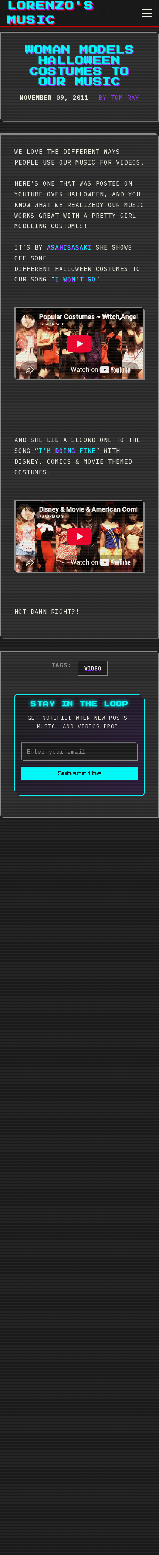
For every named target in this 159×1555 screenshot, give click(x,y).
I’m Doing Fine (67, 450)
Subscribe (80, 773)
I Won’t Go (75, 279)
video (92, 668)
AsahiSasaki (69, 247)
